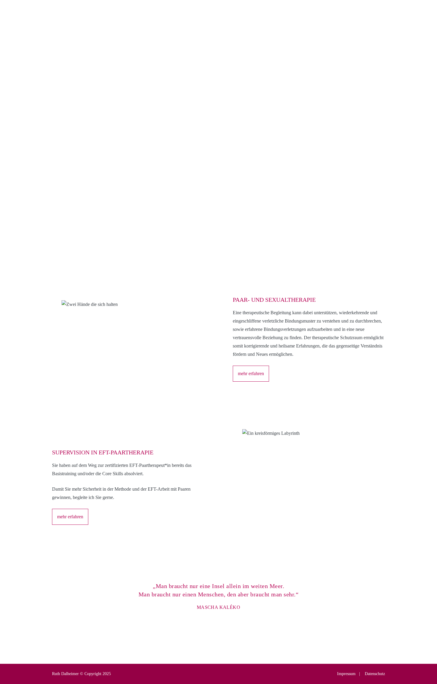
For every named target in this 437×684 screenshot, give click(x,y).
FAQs (280, 25)
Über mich (189, 25)
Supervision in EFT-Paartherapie (289, 43)
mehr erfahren (70, 178)
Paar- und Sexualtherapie (202, 43)
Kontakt (322, 25)
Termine (237, 25)
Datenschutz (374, 674)
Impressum (346, 674)
